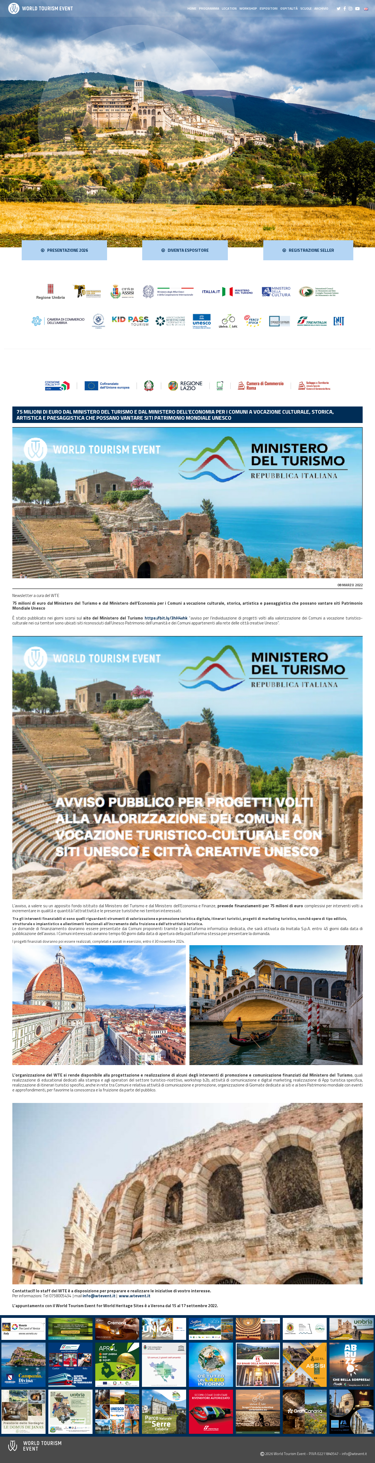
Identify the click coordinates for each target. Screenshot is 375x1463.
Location (229, 8)
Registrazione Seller (311, 250)
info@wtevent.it (99, 1296)
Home (192, 8)
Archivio (321, 8)
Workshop (248, 8)
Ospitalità (289, 8)
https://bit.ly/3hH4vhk (166, 618)
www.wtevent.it (134, 1296)
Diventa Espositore (188, 250)
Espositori (269, 8)
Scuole (306, 8)
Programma (209, 8)
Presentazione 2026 (67, 250)
